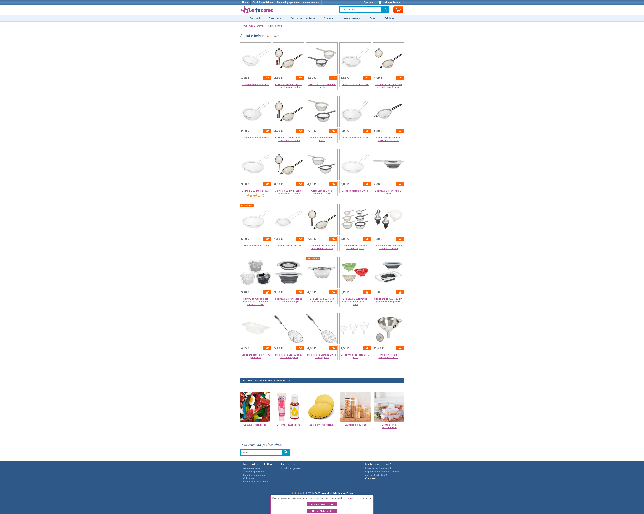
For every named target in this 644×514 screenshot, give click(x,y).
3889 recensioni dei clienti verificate (334, 493)
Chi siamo (248, 478)
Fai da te (389, 18)
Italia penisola (391, 2)
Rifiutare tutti (322, 511)
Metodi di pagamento (254, 475)
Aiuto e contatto (311, 2)
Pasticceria (275, 18)
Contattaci (370, 478)
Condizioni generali (291, 468)
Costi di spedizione (263, 2)
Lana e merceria (351, 18)
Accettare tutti (322, 504)
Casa (372, 18)
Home (245, 2)
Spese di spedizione (253, 471)
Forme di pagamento (288, 2)
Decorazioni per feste (302, 18)
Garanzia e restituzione (255, 481)
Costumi (328, 18)
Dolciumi (255, 18)
